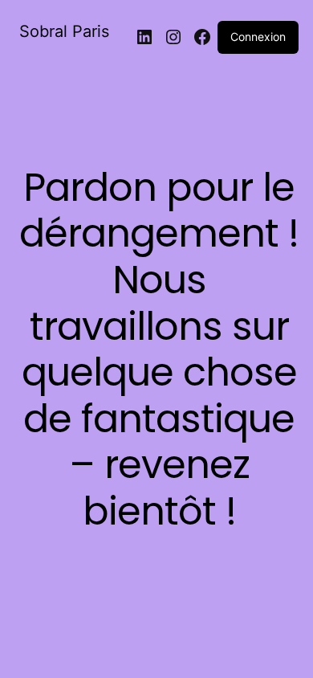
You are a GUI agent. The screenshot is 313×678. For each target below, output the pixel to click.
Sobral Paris (64, 31)
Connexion (258, 36)
